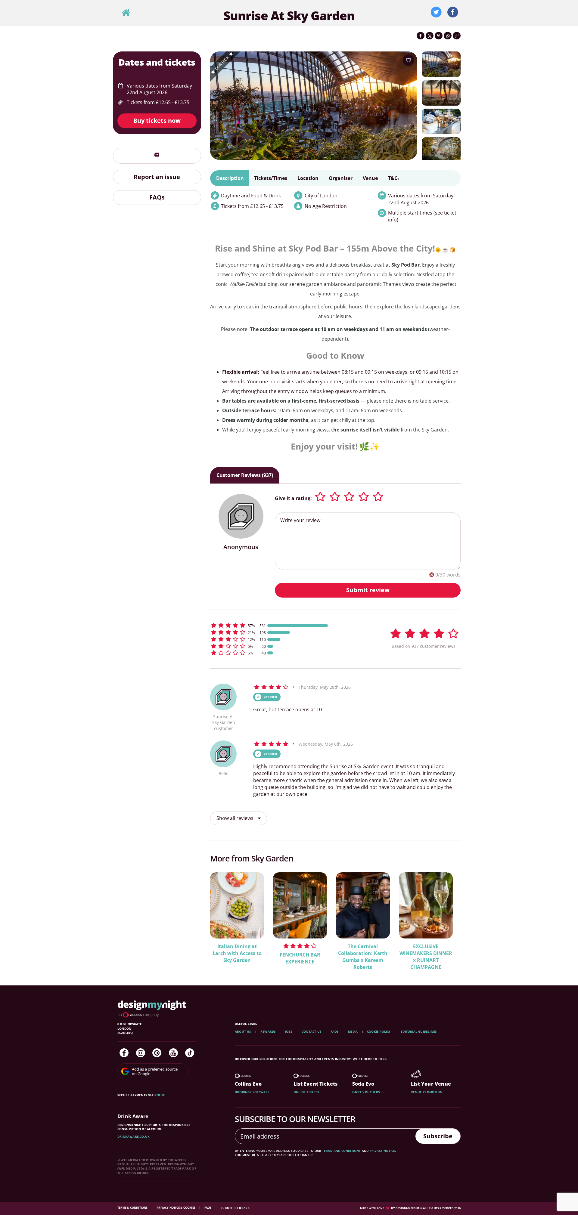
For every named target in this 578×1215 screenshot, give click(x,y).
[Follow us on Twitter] (436, 12)
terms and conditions (341, 1151)
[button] (292, 625)
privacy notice (382, 1151)
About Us (243, 1031)
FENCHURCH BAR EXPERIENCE (300, 958)
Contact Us (312, 1031)
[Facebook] (124, 1052)
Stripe (159, 1095)
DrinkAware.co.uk (133, 1136)
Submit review (368, 590)
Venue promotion (426, 1092)
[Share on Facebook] (420, 35)
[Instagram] (140, 1052)
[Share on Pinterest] (439, 35)
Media (353, 1031)
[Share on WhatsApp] (448, 35)
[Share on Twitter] (430, 35)
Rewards (268, 1031)
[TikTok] (189, 1052)
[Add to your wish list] (408, 60)
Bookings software (252, 1092)
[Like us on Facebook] (452, 12)
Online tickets (306, 1092)
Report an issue (157, 177)
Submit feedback (235, 1208)
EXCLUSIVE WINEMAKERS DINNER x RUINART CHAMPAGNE (425, 956)
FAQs (157, 197)
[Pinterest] (156, 1052)
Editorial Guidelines (419, 1031)
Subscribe (437, 1136)
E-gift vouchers (366, 1092)
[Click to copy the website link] (457, 35)
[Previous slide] (222, 916)
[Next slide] (447, 916)
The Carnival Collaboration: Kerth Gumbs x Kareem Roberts (362, 956)
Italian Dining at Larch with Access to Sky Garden (237, 953)
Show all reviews (235, 818)
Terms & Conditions (132, 1208)
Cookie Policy (379, 1031)
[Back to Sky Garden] (125, 13)
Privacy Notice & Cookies (176, 1208)
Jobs (289, 1031)
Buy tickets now (157, 120)
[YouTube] (173, 1052)
